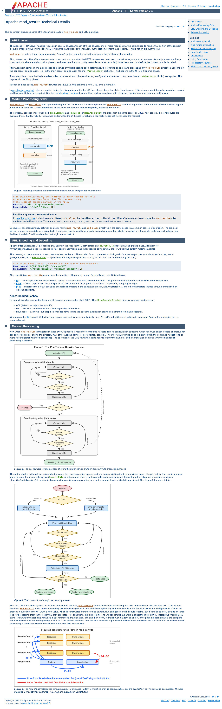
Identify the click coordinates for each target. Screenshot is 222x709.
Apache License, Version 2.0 (36, 703)
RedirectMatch (92, 113)
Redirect (75, 113)
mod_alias (35, 104)
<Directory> (149, 76)
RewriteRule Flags (199, 52)
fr (183, 26)
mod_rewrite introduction (202, 45)
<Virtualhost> (94, 71)
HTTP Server (21, 15)
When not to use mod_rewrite (204, 66)
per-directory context (23, 90)
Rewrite (62, 15)
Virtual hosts (197, 55)
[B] (17, 280)
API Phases (196, 21)
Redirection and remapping (203, 48)
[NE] (18, 286)
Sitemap (202, 6)
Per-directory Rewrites (66, 93)
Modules (165, 6)
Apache (8, 15)
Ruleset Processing (200, 32)
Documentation (37, 15)
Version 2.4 (51, 15)
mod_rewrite (71, 32)
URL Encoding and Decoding (204, 29)
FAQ (184, 6)
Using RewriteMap (199, 59)
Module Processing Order (203, 25)
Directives (175, 6)
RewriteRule (57, 113)
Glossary (192, 6)
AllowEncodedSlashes (109, 300)
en (178, 26)
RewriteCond (39, 257)
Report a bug (214, 6)
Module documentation (201, 41)
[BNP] (19, 283)
